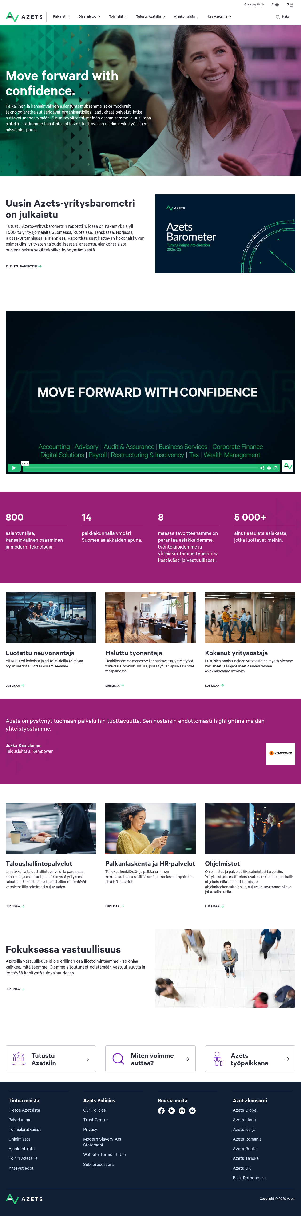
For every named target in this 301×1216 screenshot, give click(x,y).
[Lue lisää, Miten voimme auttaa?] (187, 1059)
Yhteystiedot (21, 1168)
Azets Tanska (246, 1158)
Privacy (90, 1129)
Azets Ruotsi (245, 1148)
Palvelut (59, 17)
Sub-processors (98, 1164)
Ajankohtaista (184, 17)
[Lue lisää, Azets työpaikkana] (286, 1059)
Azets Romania (247, 1139)
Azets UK (242, 1168)
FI (273, 4)
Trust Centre (95, 1120)
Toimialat (116, 17)
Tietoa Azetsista (24, 1110)
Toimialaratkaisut (24, 1129)
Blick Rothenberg (249, 1178)
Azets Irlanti (244, 1120)
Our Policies (94, 1110)
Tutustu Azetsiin (148, 17)
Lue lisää (13, 685)
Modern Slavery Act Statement (102, 1142)
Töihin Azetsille (23, 1158)
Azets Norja (244, 1129)
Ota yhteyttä (252, 4)
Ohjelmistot (87, 17)
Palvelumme (20, 1120)
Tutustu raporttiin (21, 266)
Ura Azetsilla (217, 17)
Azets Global (245, 1110)
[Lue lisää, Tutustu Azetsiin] (87, 1059)
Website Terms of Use (104, 1154)
